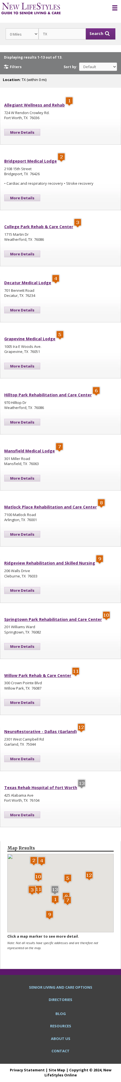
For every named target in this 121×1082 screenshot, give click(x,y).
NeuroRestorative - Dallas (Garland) (40, 731)
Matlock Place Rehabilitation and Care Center (50, 507)
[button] (55, 900)
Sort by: (70, 66)
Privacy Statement (27, 1069)
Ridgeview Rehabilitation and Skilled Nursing (49, 563)
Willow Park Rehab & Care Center (37, 675)
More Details (22, 132)
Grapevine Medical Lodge (29, 338)
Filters (16, 66)
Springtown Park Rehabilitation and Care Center (53, 619)
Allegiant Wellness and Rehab (34, 105)
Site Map (57, 1069)
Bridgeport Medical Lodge (30, 161)
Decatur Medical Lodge (27, 282)
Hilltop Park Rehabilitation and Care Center (48, 394)
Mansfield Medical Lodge (29, 451)
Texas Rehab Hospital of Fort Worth (40, 787)
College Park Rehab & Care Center (38, 226)
